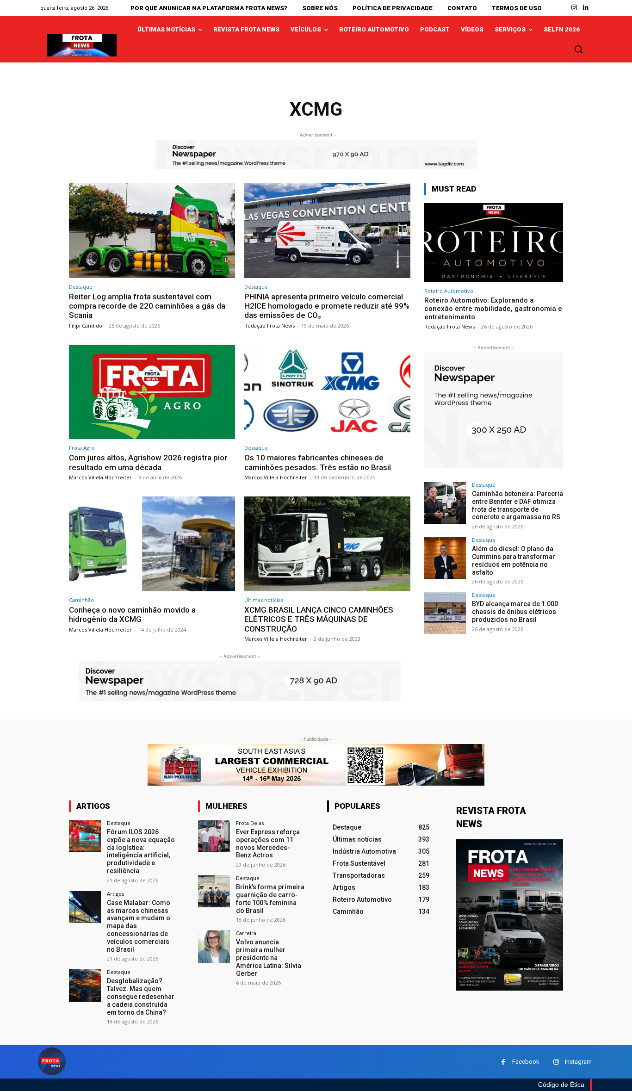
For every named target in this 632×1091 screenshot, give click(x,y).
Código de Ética (561, 1084)
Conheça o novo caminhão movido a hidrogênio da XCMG (132, 614)
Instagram (578, 1061)
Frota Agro (82, 447)
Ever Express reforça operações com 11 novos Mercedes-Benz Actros (268, 843)
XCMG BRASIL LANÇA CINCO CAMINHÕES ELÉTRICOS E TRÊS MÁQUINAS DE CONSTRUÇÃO (318, 619)
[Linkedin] (586, 7)
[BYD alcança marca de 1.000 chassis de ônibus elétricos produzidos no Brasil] (445, 613)
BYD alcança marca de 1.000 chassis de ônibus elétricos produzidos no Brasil (515, 611)
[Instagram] (574, 7)
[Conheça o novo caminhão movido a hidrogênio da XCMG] (152, 543)
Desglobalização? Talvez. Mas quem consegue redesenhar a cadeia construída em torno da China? (140, 996)
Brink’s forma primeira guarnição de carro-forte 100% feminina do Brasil (270, 898)
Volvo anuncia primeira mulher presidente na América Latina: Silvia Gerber (268, 957)
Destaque (81, 286)
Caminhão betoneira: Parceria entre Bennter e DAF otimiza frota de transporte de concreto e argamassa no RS (517, 505)
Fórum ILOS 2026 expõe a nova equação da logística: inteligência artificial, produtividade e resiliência (141, 851)
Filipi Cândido (85, 325)
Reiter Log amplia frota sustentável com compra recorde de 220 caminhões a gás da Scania (147, 306)
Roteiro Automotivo (448, 290)
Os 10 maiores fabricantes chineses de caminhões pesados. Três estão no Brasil (317, 462)
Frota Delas (250, 822)
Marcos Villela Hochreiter (100, 477)
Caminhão (81, 599)
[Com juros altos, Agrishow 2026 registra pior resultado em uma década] (152, 392)
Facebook (525, 1061)
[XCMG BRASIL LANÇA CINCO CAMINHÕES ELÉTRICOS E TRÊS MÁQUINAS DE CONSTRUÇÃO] (327, 543)
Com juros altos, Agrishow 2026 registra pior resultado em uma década (148, 462)
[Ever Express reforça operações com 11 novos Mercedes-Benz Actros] (214, 836)
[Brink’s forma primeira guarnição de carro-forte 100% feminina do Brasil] (214, 891)
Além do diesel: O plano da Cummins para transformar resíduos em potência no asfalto (513, 560)
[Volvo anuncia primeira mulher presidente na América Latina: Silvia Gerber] (214, 946)
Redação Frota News (269, 325)
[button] (578, 49)
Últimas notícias (263, 599)
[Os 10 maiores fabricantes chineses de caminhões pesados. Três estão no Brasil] (327, 392)
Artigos (115, 893)
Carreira (246, 933)
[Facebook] (503, 1062)
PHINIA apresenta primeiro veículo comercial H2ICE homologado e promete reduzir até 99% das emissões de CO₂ (326, 306)
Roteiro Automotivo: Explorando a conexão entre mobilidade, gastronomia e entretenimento (493, 308)
